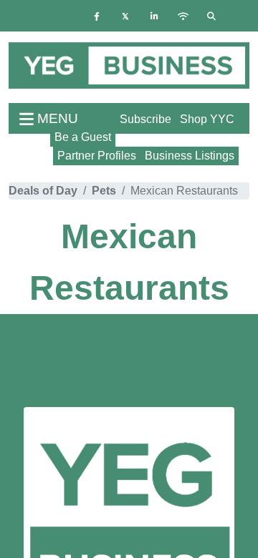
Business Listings (189, 156)
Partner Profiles (96, 156)
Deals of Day (43, 191)
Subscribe (145, 119)
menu (56, 118)
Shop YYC (207, 119)
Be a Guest (82, 137)
